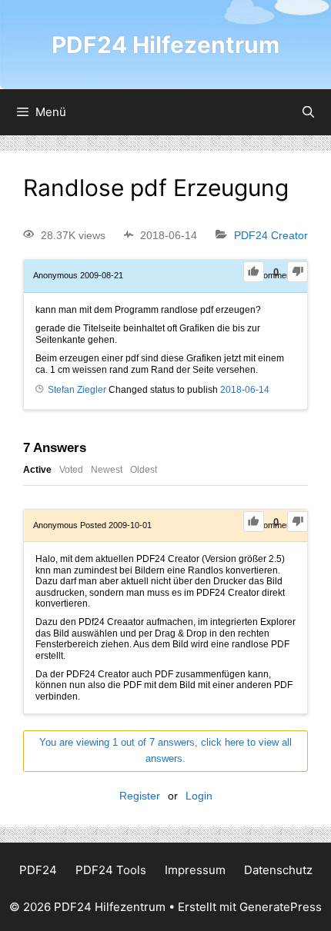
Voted (71, 469)
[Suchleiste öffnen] (308, 112)
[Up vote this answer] (253, 521)
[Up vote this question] (253, 271)
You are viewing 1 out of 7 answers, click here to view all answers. (165, 750)
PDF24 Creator (271, 235)
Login (199, 796)
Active (37, 469)
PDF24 (38, 870)
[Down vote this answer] (297, 521)
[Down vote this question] (297, 271)
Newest (106, 469)
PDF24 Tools (110, 870)
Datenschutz (278, 870)
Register (139, 796)
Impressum (195, 870)
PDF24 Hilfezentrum (165, 44)
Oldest (143, 469)
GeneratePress (280, 906)
